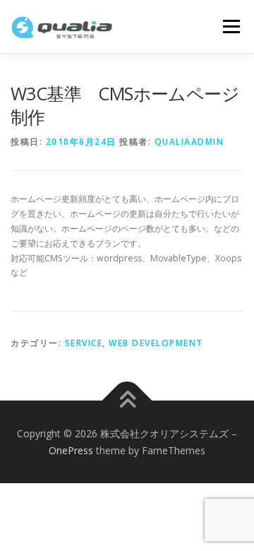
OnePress (71, 450)
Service (84, 343)
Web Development (156, 343)
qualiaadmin (189, 142)
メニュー (231, 26)
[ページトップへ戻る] (127, 400)
